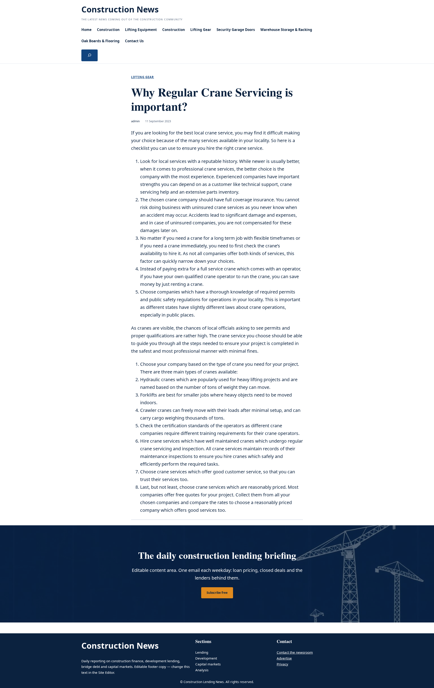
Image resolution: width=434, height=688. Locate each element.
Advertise (284, 658)
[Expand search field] (89, 55)
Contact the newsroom (295, 652)
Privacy (282, 664)
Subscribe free (217, 593)
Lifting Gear (142, 77)
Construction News (120, 9)
